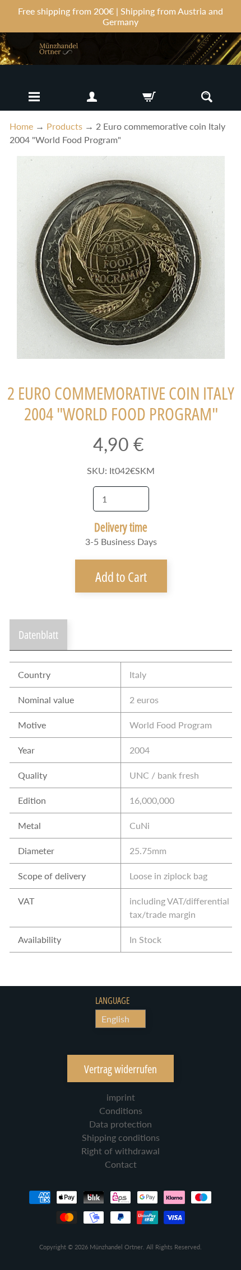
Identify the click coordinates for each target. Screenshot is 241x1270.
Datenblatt (38, 634)
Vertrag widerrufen (120, 1069)
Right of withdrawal (120, 1150)
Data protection (120, 1124)
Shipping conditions (121, 1137)
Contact (121, 1164)
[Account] (92, 97)
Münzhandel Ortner (116, 1246)
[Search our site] (207, 97)
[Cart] (149, 97)
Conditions (120, 1110)
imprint (120, 1097)
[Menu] (34, 97)
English (115, 1018)
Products (64, 126)
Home (21, 126)
